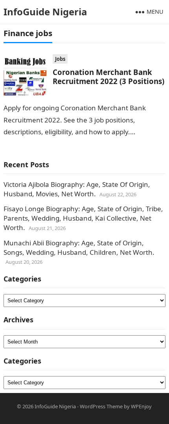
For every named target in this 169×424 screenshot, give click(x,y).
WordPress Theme (101, 406)
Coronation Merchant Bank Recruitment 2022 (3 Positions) (108, 76)
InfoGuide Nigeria (45, 11)
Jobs (60, 58)
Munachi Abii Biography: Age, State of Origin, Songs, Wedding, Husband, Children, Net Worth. (79, 247)
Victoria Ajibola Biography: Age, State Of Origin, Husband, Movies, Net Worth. (77, 189)
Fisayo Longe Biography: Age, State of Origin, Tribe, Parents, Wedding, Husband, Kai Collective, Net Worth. (83, 218)
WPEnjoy (141, 406)
